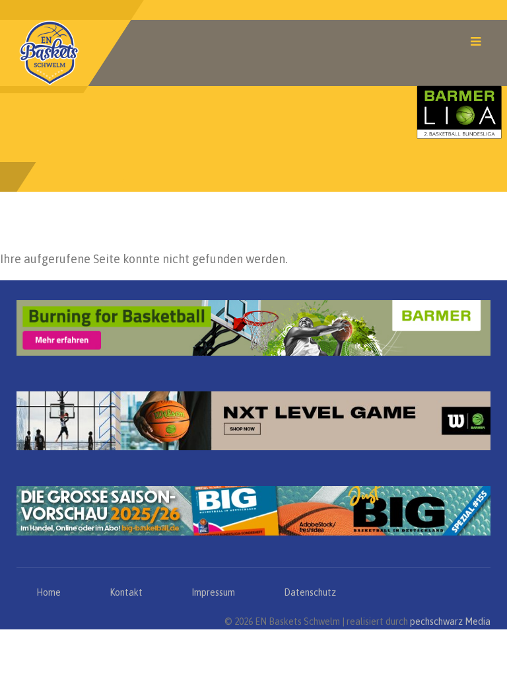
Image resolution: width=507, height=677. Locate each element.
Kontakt (126, 592)
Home (48, 592)
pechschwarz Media (450, 621)
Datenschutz (310, 592)
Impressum (213, 592)
